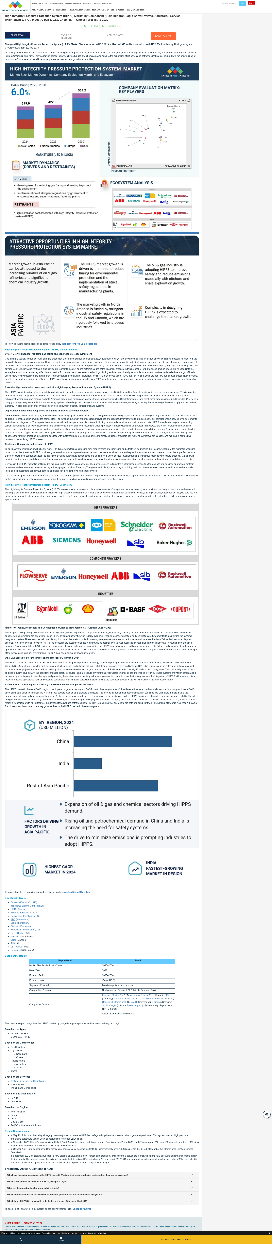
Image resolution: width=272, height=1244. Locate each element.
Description (17, 35)
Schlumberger (109, 1005)
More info (102, 1233)
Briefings (87, 3)
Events (120, 10)
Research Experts (73, 3)
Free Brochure (92, 26)
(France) (24, 912)
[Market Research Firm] (15, 6)
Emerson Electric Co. (112, 995)
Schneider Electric (155, 998)
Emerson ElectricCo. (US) (24, 902)
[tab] (102, 1175)
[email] (266, 1114)
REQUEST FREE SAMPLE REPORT (176, 1239)
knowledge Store (43, 10)
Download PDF (163, 36)
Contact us (107, 3)
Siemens (156, 1002)
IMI (12, 943)
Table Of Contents (66, 36)
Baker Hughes (18, 933)
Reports (61, 10)
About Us (43, 3)
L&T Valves (16, 946)
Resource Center (103, 10)
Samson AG (17, 950)
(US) (26, 916)
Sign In (251, 3)
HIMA (166, 995)
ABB (134, 1002)
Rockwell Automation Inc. (126, 998)
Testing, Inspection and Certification (28, 1081)
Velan (13, 940)
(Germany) (19, 909)
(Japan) (27, 906)
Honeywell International (114, 1002)
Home (34, 3)
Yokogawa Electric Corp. (142, 995)
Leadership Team (56, 3)
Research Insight (79, 10)
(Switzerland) (20, 919)
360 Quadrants (135, 10)
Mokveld (15, 936)
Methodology (115, 35)
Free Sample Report (112, 26)
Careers (97, 3)
